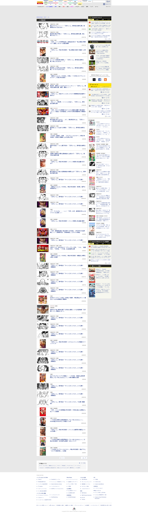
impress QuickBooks (99, 484)
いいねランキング (105, 86)
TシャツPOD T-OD (72, 484)
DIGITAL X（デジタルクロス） (57, 488)
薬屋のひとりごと (52, 465)
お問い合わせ (52, 505)
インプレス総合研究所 (42, 484)
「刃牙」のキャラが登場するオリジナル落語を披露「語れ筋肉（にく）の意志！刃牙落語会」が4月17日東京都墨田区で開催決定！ (67, 111)
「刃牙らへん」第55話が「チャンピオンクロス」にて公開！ (67, 196)
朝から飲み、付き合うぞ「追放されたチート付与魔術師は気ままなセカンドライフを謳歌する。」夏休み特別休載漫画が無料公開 (103, 213)
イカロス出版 (83, 477)
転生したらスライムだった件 (62, 467)
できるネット (41, 497)
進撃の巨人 (72, 467)
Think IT (39, 479)
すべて (40, 465)
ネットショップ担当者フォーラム (58, 481)
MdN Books (84, 492)
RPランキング (94, 86)
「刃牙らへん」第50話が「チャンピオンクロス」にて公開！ (67, 240)
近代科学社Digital (72, 497)
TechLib (83, 499)
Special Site (95, 42)
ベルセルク (41, 467)
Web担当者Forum (42, 481)
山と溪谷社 (69, 488)
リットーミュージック (72, 479)
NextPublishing (54, 497)
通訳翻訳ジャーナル (86, 484)
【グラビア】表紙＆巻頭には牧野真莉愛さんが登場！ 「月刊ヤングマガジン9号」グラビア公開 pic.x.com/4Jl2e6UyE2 (100, 90)
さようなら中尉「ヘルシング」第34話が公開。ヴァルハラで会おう (103, 166)
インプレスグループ (95, 505)
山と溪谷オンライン (72, 490)
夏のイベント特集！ (97, 266)
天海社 (96, 479)
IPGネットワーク (97, 490)
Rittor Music (69, 477)
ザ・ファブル (77, 465)
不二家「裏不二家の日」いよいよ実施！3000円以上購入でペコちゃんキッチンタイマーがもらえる (101, 258)
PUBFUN (96, 486)
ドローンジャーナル (42, 488)
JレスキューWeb (85, 486)
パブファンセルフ (99, 488)
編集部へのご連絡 (69, 505)
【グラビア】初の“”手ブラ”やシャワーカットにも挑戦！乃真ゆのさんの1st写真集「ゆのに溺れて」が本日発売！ (101, 23)
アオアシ (58, 465)
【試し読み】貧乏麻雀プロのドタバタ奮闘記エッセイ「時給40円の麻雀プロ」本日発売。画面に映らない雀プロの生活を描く (103, 149)
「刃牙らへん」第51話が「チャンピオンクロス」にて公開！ (67, 204)
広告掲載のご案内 (60, 505)
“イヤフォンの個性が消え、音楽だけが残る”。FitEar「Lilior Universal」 (102, 52)
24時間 (96, 19)
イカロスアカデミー (86, 488)
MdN (81, 491)
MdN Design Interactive (86, 495)
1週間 (103, 19)
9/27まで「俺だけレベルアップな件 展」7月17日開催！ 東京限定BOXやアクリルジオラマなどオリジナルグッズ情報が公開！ (103, 292)
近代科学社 (69, 495)
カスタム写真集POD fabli (100, 494)
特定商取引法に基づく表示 (106, 505)
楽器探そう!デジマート (73, 481)
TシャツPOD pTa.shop (100, 492)
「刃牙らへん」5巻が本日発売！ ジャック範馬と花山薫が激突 (67, 221)
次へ (85, 458)
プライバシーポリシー (79, 505)
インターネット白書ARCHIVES (44, 499)
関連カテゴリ (43, 463)
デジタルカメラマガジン (43, 495)
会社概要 (87, 505)
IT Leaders (40, 486)
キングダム (45, 465)
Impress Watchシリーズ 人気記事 (100, 241)
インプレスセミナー (55, 486)
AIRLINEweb (84, 479)
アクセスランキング (97, 17)
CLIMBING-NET (71, 492)
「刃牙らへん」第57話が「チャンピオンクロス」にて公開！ (67, 179)
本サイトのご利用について (42, 505)
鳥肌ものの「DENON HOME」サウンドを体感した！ (102, 63)
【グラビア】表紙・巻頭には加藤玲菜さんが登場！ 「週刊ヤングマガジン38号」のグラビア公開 (101, 27)
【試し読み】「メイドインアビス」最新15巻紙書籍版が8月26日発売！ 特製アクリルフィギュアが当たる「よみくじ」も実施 (103, 220)
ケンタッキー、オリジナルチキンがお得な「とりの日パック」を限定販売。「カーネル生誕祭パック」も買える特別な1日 (100, 254)
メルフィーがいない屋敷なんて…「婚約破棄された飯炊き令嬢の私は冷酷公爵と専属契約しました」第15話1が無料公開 (103, 198)
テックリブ (82, 497)
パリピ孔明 (77, 467)
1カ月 (108, 19)
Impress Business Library (56, 484)
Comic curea (98, 481)
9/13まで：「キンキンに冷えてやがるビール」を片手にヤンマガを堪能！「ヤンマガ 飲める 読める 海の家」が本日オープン (103, 287)
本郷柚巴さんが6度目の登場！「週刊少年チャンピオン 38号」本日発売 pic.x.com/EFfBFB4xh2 (100, 107)
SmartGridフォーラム (55, 479)
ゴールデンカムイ (70, 465)
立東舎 (69, 486)
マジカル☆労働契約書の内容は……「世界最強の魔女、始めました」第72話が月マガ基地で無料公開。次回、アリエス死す (103, 206)
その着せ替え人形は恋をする (50, 467)
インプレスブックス (55, 494)
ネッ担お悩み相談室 (42, 491)
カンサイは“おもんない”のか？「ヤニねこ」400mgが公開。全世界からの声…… (103, 236)
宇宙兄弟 (63, 465)
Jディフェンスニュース (86, 481)
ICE (94, 477)
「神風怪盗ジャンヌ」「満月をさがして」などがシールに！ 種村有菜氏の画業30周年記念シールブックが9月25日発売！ (103, 182)
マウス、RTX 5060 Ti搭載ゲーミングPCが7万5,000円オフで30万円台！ (103, 57)
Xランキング (95, 84)
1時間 (91, 19)
